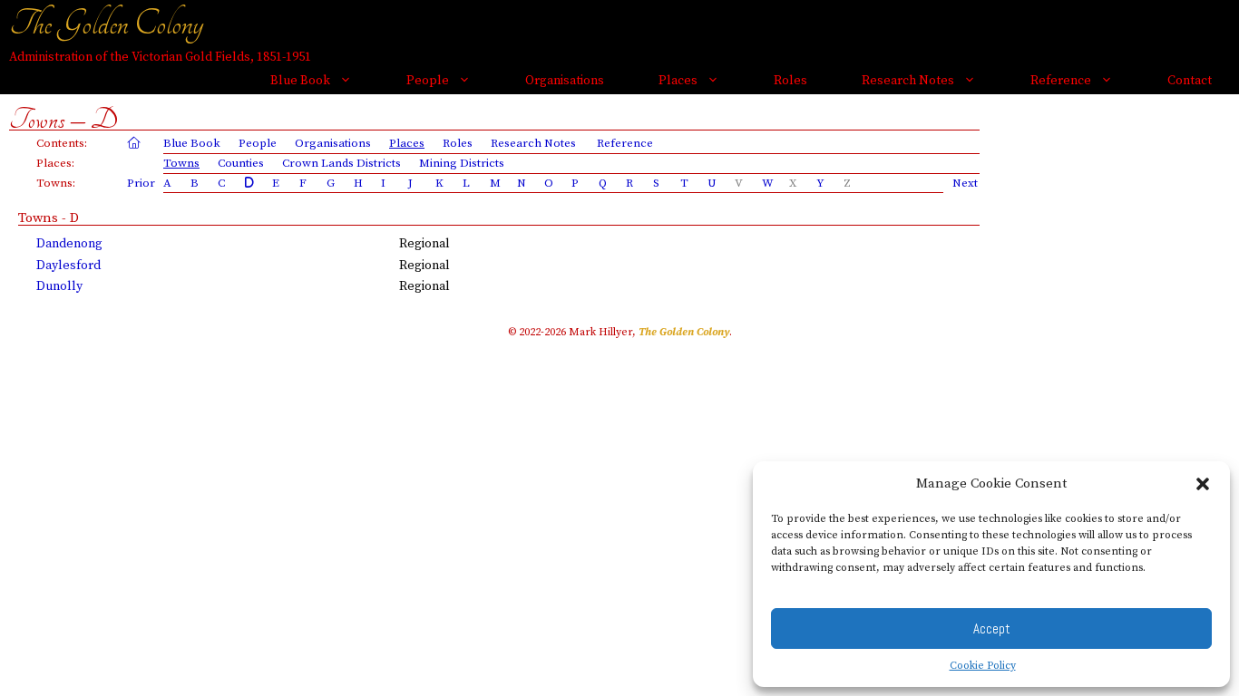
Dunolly (59, 286)
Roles (790, 80)
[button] (1203, 484)
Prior (141, 183)
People (427, 80)
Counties (241, 163)
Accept (991, 628)
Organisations (564, 80)
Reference (1060, 80)
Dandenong (69, 244)
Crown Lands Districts (341, 163)
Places (678, 80)
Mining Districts (461, 163)
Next (965, 183)
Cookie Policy (983, 665)
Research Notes (908, 80)
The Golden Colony (106, 24)
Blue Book (300, 80)
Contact (1189, 80)
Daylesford (68, 265)
